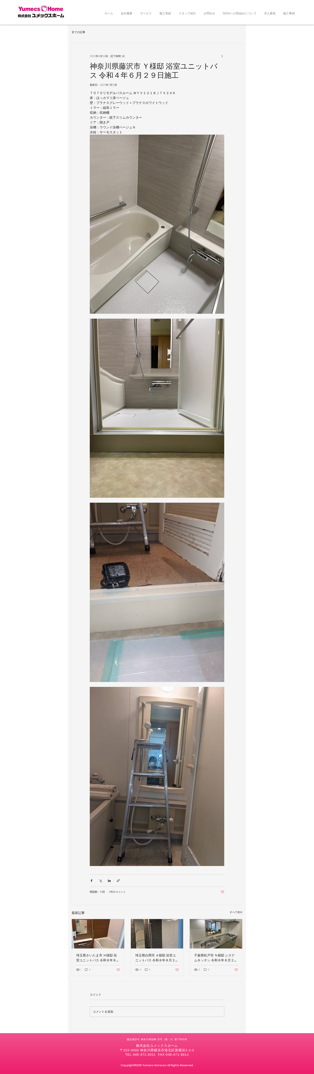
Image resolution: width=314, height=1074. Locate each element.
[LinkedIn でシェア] (109, 880)
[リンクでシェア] (118, 880)
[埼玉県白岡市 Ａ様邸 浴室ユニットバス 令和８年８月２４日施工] (157, 933)
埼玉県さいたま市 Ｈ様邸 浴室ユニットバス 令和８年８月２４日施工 (97, 958)
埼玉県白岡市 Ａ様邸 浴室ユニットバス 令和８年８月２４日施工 (156, 958)
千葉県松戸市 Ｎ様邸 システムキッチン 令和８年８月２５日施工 (215, 958)
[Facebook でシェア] (91, 880)
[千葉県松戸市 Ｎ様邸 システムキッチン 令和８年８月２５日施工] (216, 933)
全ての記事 (78, 32)
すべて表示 (236, 912)
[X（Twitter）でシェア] (100, 880)
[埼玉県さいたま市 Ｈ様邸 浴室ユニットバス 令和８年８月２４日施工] (98, 933)
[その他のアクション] (222, 56)
